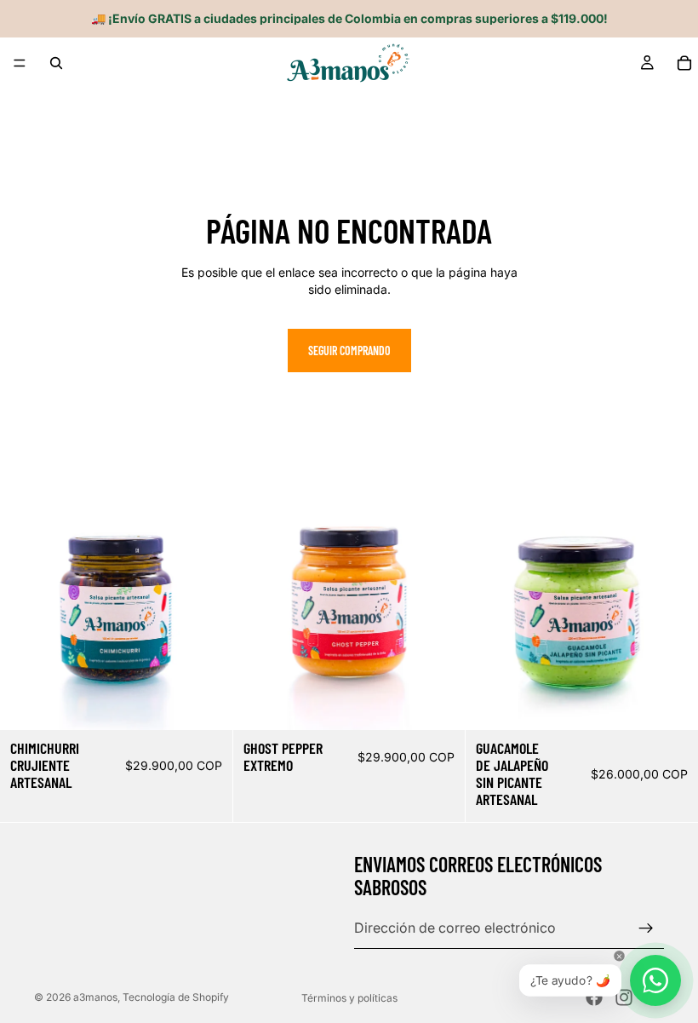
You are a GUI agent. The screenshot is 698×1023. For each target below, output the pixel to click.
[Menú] (19, 63)
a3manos (95, 997)
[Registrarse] (646, 927)
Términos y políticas (349, 997)
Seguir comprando (349, 350)
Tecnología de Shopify (176, 997)
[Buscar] (56, 63)
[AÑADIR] (206, 704)
